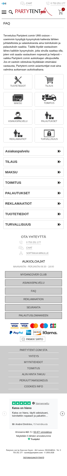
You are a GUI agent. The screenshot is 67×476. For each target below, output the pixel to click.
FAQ (33, 291)
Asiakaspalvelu (33, 282)
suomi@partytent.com (33, 453)
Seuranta (33, 307)
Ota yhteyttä (33, 237)
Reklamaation (33, 299)
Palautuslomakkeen (33, 315)
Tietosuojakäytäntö (33, 458)
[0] (60, 12)
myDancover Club (33, 274)
